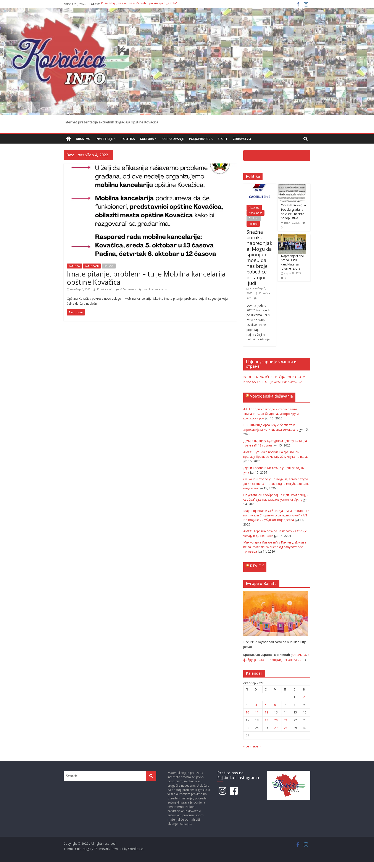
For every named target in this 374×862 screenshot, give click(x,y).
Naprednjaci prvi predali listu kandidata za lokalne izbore (292, 262)
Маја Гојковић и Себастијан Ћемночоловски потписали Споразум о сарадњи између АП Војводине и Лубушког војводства (276, 515)
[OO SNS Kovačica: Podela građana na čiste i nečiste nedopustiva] (292, 186)
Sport (223, 139)
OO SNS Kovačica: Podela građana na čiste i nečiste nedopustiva (293, 211)
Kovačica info (105, 289)
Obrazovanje (173, 139)
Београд (275, 660)
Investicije (104, 139)
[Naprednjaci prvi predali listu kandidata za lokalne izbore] (292, 237)
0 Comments (128, 289)
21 (285, 720)
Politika (128, 139)
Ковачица (299, 655)
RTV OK (257, 565)
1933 (260, 660)
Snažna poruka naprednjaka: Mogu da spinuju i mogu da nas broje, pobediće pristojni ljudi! (259, 257)
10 (247, 712)
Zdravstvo (242, 139)
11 (257, 712)
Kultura (147, 139)
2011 (301, 660)
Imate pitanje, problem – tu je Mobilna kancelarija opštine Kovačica (146, 278)
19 (266, 720)
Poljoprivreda (201, 139)
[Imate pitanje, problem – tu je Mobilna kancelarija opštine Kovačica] (150, 166)
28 (285, 728)
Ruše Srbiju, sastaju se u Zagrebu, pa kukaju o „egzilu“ (139, 4)
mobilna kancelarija (155, 289)
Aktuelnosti (92, 266)
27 (276, 728)
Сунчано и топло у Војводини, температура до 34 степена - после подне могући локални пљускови (276, 483)
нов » (257, 746)
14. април (290, 660)
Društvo (83, 139)
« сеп (247, 746)
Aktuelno (74, 266)
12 (266, 712)
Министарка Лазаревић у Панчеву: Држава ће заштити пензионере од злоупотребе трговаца (274, 546)
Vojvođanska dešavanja (271, 396)
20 (276, 720)
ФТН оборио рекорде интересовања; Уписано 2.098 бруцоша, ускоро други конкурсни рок (271, 413)
